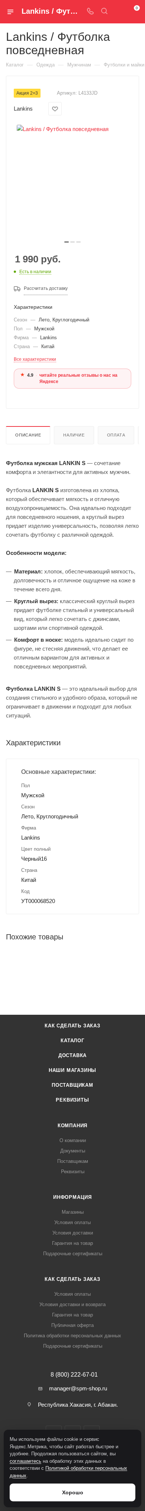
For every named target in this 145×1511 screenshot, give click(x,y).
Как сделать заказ (72, 1025)
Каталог (72, 1040)
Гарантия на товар (72, 1243)
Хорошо (72, 1492)
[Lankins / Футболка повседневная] (72, 180)
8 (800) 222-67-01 (74, 1375)
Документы (72, 1151)
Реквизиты (72, 1100)
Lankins (23, 108)
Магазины (73, 1212)
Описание (28, 435)
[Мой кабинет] (118, 12)
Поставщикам (72, 1085)
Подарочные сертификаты (72, 1253)
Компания (72, 1125)
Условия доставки (72, 1233)
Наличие (74, 435)
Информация (72, 1197)
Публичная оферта (72, 1325)
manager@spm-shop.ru (78, 1388)
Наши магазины (72, 1070)
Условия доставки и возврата (72, 1304)
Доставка (72, 1055)
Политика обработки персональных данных (72, 1335)
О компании (72, 1140)
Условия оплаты (72, 1222)
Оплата (116, 435)
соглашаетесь (25, 1461)
